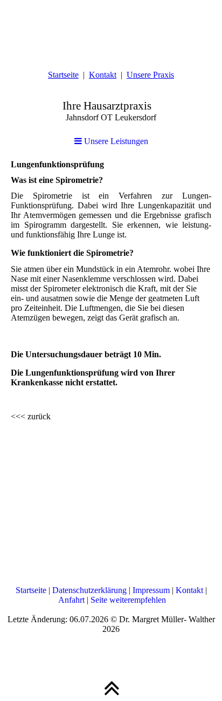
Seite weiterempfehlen (128, 599)
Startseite (63, 74)
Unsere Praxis (150, 74)
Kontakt (102, 74)
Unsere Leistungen (115, 141)
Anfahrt (71, 599)
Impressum (151, 590)
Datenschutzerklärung (89, 590)
